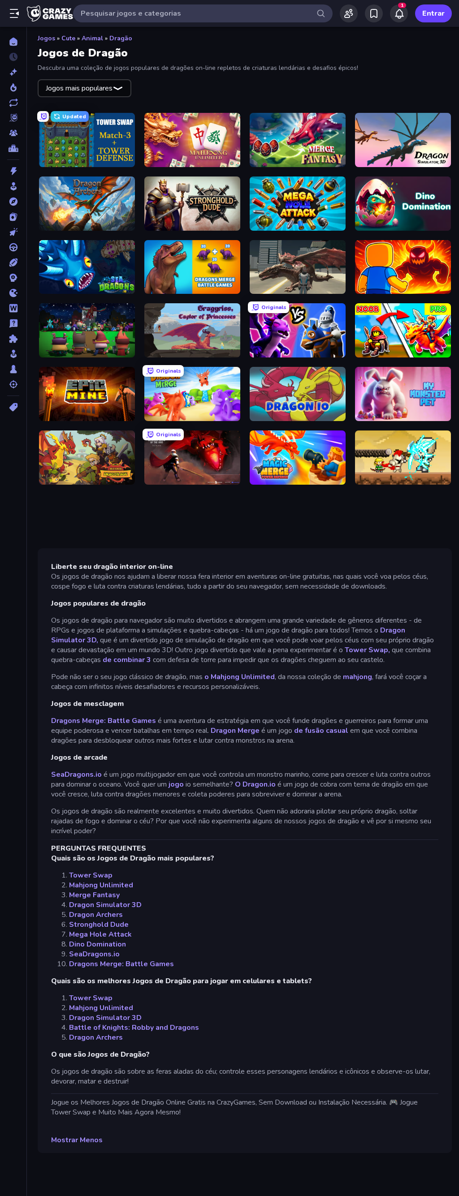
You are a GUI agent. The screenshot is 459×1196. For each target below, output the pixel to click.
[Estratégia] (13, 277)
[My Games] (374, 13)
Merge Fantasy (94, 895)
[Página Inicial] (13, 41)
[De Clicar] (13, 232)
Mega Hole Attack (100, 934)
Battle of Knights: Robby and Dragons (134, 1028)
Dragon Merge (235, 731)
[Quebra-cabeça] (13, 338)
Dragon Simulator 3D (105, 905)
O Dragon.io (255, 784)
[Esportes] (13, 262)
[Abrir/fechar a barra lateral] (14, 13)
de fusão (309, 731)
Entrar (433, 13)
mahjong (357, 677)
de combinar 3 (127, 660)
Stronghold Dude (99, 924)
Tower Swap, (367, 650)
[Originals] (13, 117)
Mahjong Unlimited (101, 885)
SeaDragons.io (76, 774)
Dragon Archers (96, 915)
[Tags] (13, 407)
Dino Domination (97, 944)
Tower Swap (91, 875)
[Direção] (13, 247)
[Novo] (13, 72)
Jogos (46, 38)
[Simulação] (13, 353)
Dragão (120, 38)
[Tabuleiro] (13, 369)
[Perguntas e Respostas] (13, 323)
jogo (176, 784)
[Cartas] (13, 216)
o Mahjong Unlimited (239, 677)
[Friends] (349, 13)
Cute (68, 38)
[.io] (13, 293)
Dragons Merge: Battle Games (103, 721)
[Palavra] (13, 308)
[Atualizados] (13, 102)
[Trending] (13, 87)
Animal (92, 38)
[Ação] (13, 171)
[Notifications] (399, 13)
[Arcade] (13, 186)
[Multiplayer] (13, 133)
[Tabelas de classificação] (13, 148)
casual (337, 731)
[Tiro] (13, 384)
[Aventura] (13, 201)
